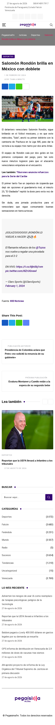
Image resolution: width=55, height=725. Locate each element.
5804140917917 (40, 3)
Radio (4, 547)
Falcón (5, 524)
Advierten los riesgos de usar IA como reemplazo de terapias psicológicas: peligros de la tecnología (27, 600)
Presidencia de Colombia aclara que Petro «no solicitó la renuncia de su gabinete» (25, 354)
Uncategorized (9, 570)
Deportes (7, 455)
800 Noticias (17, 301)
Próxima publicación (36, 378)
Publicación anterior (19, 346)
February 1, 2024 (15, 285)
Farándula (7, 532)
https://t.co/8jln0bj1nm (29, 266)
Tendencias (8, 563)
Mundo (5, 539)
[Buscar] (51, 24)
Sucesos (6, 555)
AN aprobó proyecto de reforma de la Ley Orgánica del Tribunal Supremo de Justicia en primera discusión (25, 669)
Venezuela (7, 578)
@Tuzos (40, 247)
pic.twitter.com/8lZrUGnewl (21, 270)
